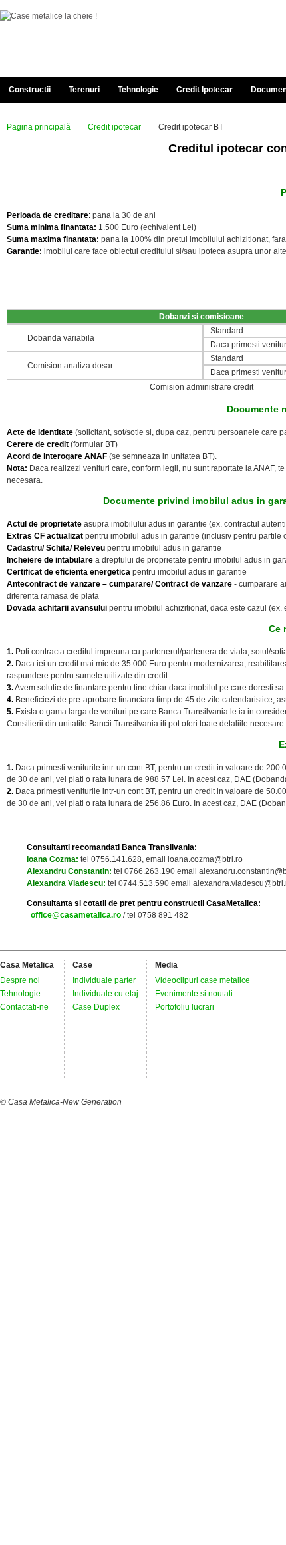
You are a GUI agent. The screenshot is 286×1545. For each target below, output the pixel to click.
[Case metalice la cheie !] (48, 16)
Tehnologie (20, 993)
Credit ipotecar (114, 127)
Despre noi (20, 980)
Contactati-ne (24, 1007)
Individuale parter (104, 980)
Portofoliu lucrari (184, 1007)
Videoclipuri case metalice (202, 980)
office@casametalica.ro (76, 915)
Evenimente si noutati (194, 993)
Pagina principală (39, 127)
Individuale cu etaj (105, 993)
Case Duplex (96, 1007)
